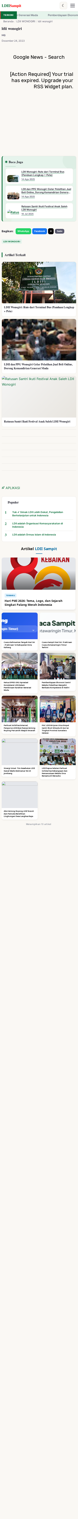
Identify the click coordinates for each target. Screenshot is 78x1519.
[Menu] (72, 5)
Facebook (39, 231)
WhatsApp (23, 231)
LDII (11, 5)
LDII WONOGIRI (25, 21)
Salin (59, 231)
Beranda (8, 21)
